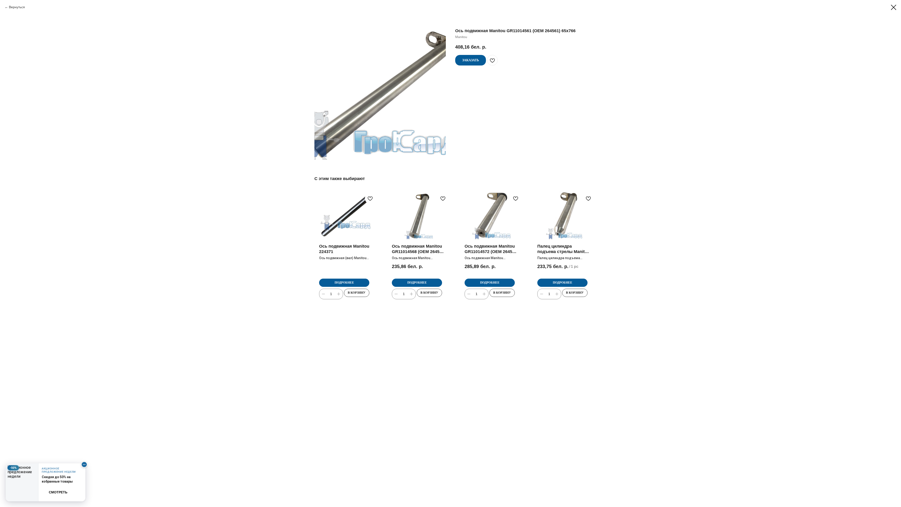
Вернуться (17, 7)
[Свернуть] (84, 464)
